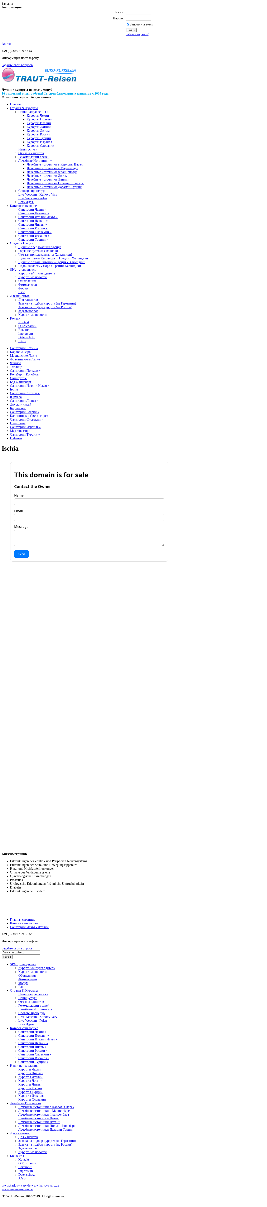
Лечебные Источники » (35, 160)
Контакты (17, 1156)
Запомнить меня (141, 24)
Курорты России (38, 134)
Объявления (27, 281)
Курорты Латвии (39, 127)
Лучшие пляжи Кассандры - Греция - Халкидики (53, 258)
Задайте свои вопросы (17, 65)
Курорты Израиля (39, 142)
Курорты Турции (39, 138)
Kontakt (23, 322)
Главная (15, 104)
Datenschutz (26, 337)
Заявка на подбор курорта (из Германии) (47, 303)
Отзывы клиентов (31, 153)
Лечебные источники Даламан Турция (54, 187)
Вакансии (25, 329)
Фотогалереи (27, 284)
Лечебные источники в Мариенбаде (52, 168)
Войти (6, 43)
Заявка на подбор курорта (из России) (45, 307)
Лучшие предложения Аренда (39, 247)
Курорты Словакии (40, 145)
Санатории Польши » (33, 213)
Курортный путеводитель (36, 273)
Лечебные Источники (25, 1103)
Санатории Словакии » (35, 232)
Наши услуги (27, 149)
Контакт (16, 318)
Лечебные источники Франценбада (52, 172)
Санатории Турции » (33, 239)
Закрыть (7, 3)
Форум (23, 288)
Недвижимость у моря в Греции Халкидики (49, 266)
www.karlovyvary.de (44, 1185)
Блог (21, 292)
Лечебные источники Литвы (47, 175)
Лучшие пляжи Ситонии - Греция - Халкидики (51, 262)
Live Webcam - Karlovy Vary (37, 194)
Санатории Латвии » (33, 220)
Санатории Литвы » (32, 224)
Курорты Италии (39, 123)
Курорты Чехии (38, 115)
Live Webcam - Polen (32, 198)
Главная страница (22, 919)
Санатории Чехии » (32, 209)
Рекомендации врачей (33, 157)
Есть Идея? (26, 202)
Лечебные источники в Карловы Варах (55, 164)
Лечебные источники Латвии (48, 179)
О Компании (27, 326)
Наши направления (24, 1065)
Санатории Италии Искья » (38, 217)
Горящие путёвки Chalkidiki (38, 251)
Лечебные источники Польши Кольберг (55, 183)
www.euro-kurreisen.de (17, 1189)
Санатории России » (33, 228)
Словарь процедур (31, 190)
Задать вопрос (28, 311)
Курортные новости (32, 277)
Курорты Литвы (38, 130)
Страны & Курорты (24, 108)
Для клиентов (20, 296)
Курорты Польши (39, 119)
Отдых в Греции (21, 243)
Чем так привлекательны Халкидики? (45, 254)
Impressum (25, 333)
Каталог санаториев (24, 205)
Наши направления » (33, 112)
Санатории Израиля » (33, 236)
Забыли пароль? (137, 34)
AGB (22, 341)
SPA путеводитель (23, 269)
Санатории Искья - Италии (29, 927)
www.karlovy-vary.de (16, 1185)
